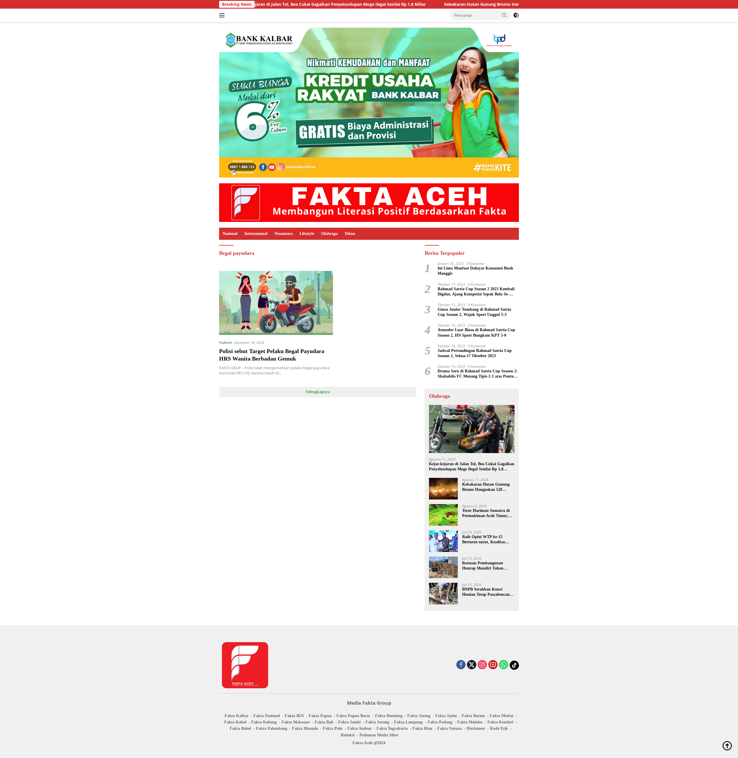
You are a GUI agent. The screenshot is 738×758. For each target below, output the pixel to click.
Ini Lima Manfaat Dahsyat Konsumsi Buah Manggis (475, 271)
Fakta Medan (501, 716)
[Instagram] (482, 665)
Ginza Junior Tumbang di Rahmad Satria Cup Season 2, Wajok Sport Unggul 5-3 (474, 312)
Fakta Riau (422, 728)
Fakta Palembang (271, 728)
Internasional (256, 233)
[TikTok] (514, 665)
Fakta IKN (294, 716)
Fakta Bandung (388, 716)
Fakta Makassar (296, 722)
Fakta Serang (377, 722)
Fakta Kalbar (236, 716)
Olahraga (329, 233)
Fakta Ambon (359, 728)
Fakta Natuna (449, 728)
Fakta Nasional (266, 716)
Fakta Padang (440, 722)
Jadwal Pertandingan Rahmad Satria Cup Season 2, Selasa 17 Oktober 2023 (475, 353)
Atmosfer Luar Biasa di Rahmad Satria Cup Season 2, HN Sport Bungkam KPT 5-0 (476, 332)
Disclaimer (476, 728)
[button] (504, 15)
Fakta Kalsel (235, 722)
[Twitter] (471, 665)
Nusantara (283, 233)
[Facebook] (461, 665)
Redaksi (348, 735)
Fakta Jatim (446, 716)
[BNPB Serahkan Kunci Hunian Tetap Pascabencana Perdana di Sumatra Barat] (443, 593)
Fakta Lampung (408, 722)
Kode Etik (499, 728)
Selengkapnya (318, 392)
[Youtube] (493, 665)
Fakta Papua (320, 716)
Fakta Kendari (500, 722)
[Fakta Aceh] (369, 202)
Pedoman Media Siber (378, 735)
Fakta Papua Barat (353, 716)
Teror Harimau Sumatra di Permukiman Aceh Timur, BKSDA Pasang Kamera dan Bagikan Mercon (487, 513)
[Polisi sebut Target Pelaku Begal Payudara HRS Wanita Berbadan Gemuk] (276, 303)
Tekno (349, 233)
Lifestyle (307, 233)
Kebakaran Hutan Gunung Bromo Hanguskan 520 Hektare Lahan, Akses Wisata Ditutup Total (494, 4)
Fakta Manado (305, 728)
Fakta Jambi (349, 722)
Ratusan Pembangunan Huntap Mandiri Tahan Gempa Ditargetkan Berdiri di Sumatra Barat (486, 566)
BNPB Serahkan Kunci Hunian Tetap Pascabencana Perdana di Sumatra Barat (487, 592)
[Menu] (223, 15)
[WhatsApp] (503, 665)
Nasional (230, 233)
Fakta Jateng (418, 716)
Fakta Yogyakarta (392, 728)
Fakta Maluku (470, 722)
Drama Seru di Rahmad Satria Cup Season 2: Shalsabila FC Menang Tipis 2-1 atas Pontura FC (478, 374)
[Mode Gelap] (516, 15)
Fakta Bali (324, 722)
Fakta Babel (240, 728)
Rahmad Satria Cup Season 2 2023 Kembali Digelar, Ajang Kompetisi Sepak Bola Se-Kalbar (476, 292)
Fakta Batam (473, 716)
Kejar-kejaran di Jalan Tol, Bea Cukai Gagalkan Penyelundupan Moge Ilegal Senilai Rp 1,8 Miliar (290, 4)
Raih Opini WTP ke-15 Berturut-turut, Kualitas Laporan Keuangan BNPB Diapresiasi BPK (485, 540)
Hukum (225, 342)
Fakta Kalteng (264, 722)
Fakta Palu (332, 728)
